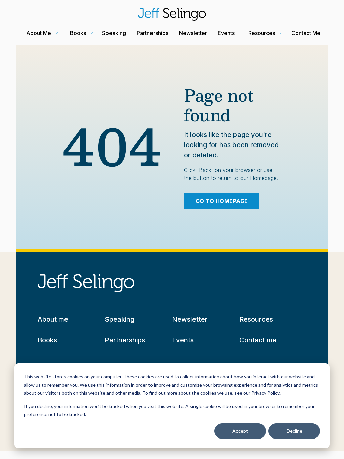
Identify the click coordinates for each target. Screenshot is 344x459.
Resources (261, 33)
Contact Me (305, 33)
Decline (294, 431)
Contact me (257, 340)
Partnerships (152, 33)
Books (78, 33)
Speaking (114, 33)
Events (226, 33)
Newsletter (193, 33)
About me (53, 319)
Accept (240, 431)
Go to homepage (222, 201)
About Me (38, 33)
